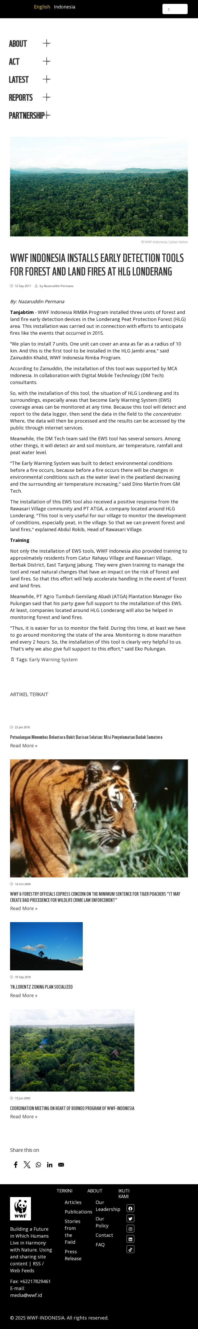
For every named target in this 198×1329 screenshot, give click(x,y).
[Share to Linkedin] (49, 1164)
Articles (73, 1202)
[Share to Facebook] (15, 1164)
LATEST (19, 79)
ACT (14, 61)
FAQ (100, 1244)
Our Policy (102, 1222)
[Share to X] (27, 1164)
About (18, 43)
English (42, 7)
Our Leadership (108, 1205)
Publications (78, 1212)
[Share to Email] (61, 1164)
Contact (104, 1235)
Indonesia (64, 7)
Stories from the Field (72, 1231)
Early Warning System (53, 659)
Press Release (73, 1254)
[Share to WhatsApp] (38, 1164)
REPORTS (21, 97)
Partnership (27, 115)
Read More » (23, 745)
